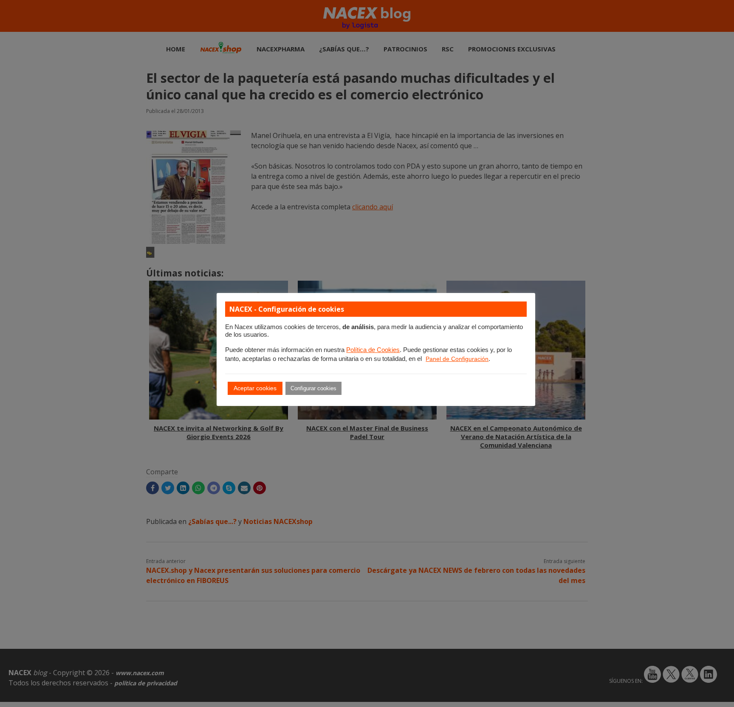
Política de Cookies (373, 349)
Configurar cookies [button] (313, 388)
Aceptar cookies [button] (255, 388)
